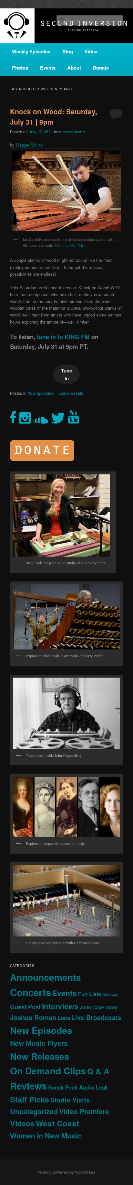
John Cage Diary (98, 1007)
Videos (22, 1123)
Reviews (28, 1085)
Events (48, 67)
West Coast (57, 1123)
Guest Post (25, 1006)
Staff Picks (29, 1099)
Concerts (30, 992)
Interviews (60, 1006)
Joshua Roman (33, 1017)
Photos (20, 67)
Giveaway (110, 994)
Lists (63, 1018)
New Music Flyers (39, 1043)
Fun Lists (89, 994)
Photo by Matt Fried (70, 245)
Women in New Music (45, 1135)
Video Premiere (84, 1111)
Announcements (45, 977)
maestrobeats (72, 132)
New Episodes (40, 393)
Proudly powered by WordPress (66, 1172)
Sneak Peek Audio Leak (78, 1087)
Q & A (98, 1071)
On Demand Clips (48, 1070)
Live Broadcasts (96, 1017)
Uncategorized (34, 1111)
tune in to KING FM (63, 336)
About (74, 67)
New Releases (39, 1056)
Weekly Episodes (31, 51)
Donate (101, 67)
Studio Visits (70, 1099)
